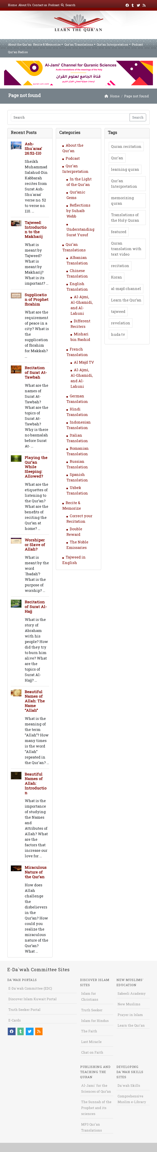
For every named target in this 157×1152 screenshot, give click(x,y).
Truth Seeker (91, 1010)
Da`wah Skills (129, 1085)
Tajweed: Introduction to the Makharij (36, 229)
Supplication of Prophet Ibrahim (36, 299)
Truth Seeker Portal (24, 1009)
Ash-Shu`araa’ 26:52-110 (33, 148)
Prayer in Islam (130, 1015)
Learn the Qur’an (126, 300)
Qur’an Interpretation (112, 44)
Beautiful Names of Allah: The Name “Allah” (35, 701)
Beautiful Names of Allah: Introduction (36, 783)
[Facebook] (128, 4)
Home (12, 5)
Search (70, 5)
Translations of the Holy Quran (125, 217)
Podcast (53, 5)
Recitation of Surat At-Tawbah (36, 372)
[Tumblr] (133, 4)
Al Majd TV (84, 362)
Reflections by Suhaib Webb (78, 211)
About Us (24, 5)
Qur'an (117, 157)
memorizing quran (122, 200)
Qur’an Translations (78, 44)
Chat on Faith (92, 1052)
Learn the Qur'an (131, 1025)
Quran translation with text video (126, 249)
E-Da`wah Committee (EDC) (30, 988)
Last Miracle (91, 1042)
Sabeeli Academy (132, 993)
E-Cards (14, 1020)
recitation (120, 265)
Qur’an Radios (18, 52)
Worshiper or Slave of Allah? (35, 544)
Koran (116, 277)
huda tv (118, 334)
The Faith (89, 1031)
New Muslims (129, 1004)
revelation (120, 322)
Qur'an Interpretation (124, 183)
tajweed (118, 311)
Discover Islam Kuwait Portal (32, 999)
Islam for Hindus (95, 1020)
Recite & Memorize (47, 44)
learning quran (125, 169)
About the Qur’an (20, 44)
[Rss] (145, 4)
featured (118, 231)
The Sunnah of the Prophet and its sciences (96, 1108)
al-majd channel (126, 288)
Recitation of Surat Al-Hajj (36, 606)
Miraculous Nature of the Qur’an (36, 872)
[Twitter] (139, 4)
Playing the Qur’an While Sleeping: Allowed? (36, 467)
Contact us (39, 5)
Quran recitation (126, 146)
